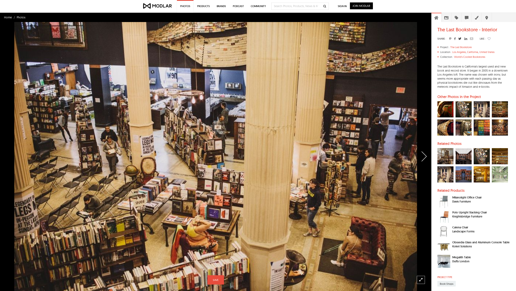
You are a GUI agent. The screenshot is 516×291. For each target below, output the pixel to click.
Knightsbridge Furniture (467, 216)
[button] (489, 38)
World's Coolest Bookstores (469, 56)
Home (8, 17)
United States (486, 52)
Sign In (342, 6)
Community (258, 6)
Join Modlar (361, 6)
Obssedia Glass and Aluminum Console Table (481, 242)
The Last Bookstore (461, 47)
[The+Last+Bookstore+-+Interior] (450, 38)
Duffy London (460, 261)
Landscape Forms (463, 231)
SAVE (215, 280)
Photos (21, 17)
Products (203, 6)
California (472, 52)
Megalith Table (461, 257)
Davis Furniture (461, 201)
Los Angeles (459, 52)
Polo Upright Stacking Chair (469, 212)
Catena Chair (460, 227)
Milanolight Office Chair (467, 197)
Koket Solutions (462, 246)
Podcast (238, 6)
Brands (221, 6)
